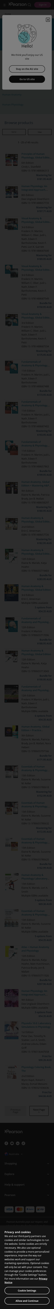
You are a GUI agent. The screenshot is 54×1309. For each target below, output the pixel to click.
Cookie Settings (27, 1290)
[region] (27, 1267)
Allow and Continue (27, 1301)
